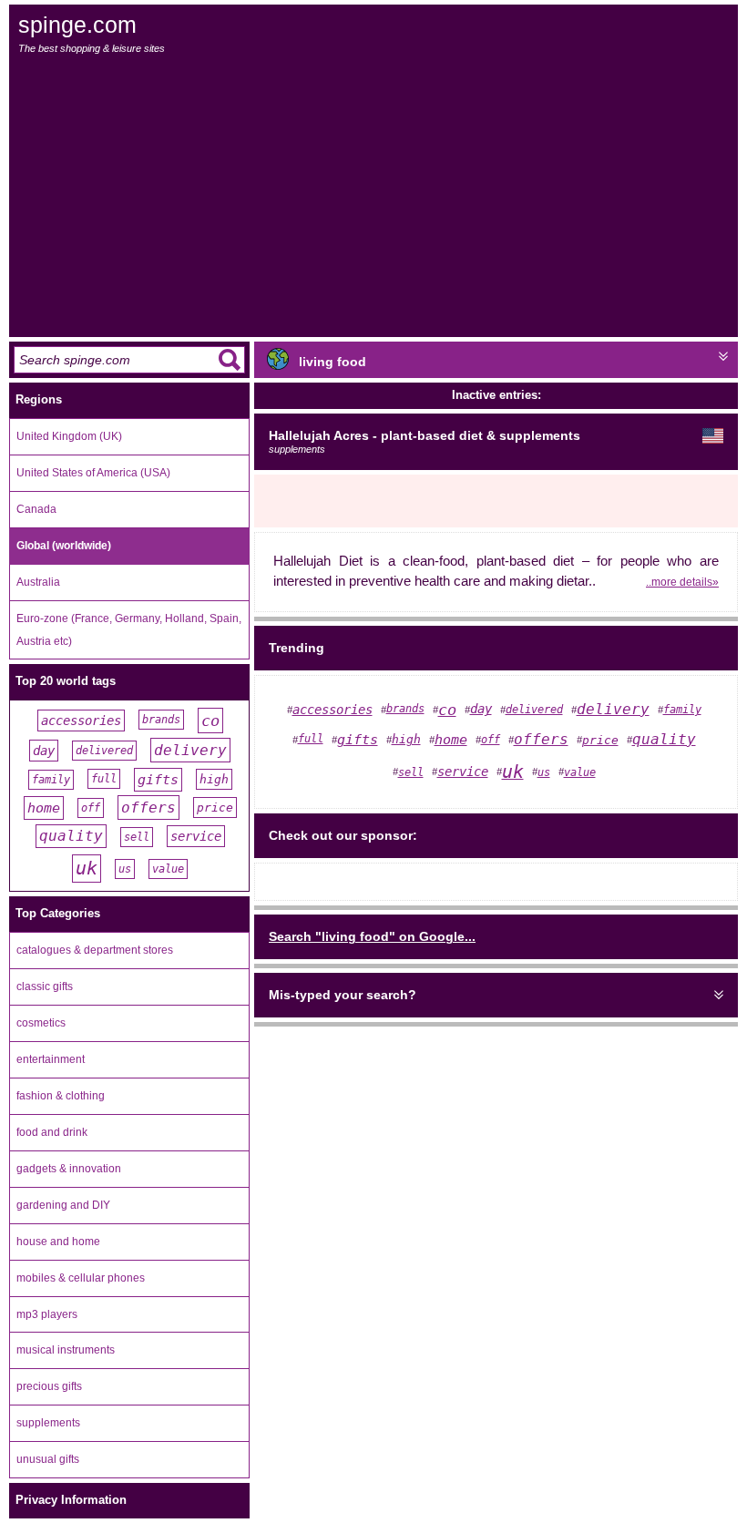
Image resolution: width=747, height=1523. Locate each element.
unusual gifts (47, 1459)
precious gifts (49, 1386)
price (215, 807)
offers (148, 807)
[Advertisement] (375, 195)
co (210, 720)
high (214, 779)
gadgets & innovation (68, 1168)
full (104, 778)
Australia (38, 582)
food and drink (51, 1132)
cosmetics (41, 1023)
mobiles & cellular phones (80, 1278)
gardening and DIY (63, 1205)
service (195, 836)
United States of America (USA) (93, 472)
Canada (36, 509)
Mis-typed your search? (342, 994)
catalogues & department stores (94, 950)
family (51, 779)
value (168, 869)
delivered (104, 750)
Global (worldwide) (63, 545)
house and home (58, 1241)
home (43, 808)
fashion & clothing (60, 1095)
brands (161, 719)
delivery (190, 750)
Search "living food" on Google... (372, 936)
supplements (48, 1422)
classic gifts (44, 986)
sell (136, 837)
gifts (158, 780)
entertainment (50, 1059)
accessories (81, 720)
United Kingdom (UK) (69, 436)
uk (86, 868)
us (124, 869)
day (44, 750)
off (90, 808)
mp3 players (46, 1314)
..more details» (682, 582)
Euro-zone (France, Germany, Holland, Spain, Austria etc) (128, 630)
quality (71, 836)
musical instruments (65, 1350)
